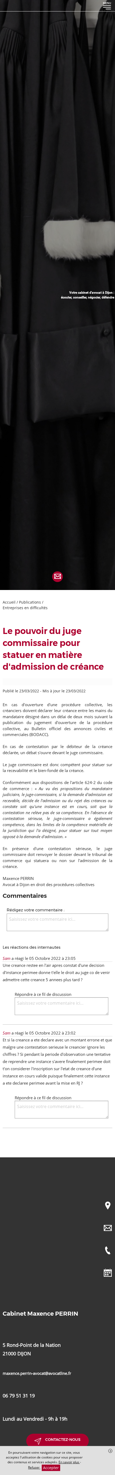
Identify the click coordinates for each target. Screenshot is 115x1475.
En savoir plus (69, 1462)
